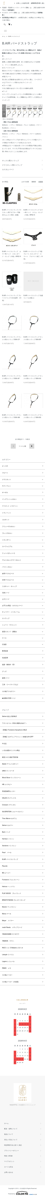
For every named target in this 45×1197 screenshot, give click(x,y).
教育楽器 (5, 651)
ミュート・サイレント (9, 625)
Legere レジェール (8, 961)
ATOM (10, 1156)
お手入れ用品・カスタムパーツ (12, 605)
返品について (8, 1134)
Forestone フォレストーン (11, 880)
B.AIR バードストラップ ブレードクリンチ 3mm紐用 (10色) (11, 297)
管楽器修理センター (8, 791)
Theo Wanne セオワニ (9, 818)
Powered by (11, 1194)
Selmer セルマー (7, 825)
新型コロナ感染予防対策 (10, 757)
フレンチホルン (7, 533)
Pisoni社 (5, 866)
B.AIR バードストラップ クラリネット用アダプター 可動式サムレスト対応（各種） (11, 212)
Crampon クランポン (9, 805)
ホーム (3, 36)
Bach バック (6, 832)
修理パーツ (5, 678)
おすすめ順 (25, 182)
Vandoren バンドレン (9, 845)
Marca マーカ (6, 914)
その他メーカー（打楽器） (11, 982)
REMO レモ (6, 968)
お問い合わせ (8, 1172)
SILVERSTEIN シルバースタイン (13, 811)
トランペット (6, 513)
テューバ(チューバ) (8, 553)
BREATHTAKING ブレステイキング (13, 900)
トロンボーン (6, 540)
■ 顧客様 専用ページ (8, 698)
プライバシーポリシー (11, 1150)
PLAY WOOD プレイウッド (11, 893)
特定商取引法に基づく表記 (13, 1145)
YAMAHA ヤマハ (8, 941)
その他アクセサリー (8, 691)
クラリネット (6, 479)
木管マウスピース (8, 580)
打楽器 (4, 644)
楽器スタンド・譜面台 (9, 631)
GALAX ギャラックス (9, 798)
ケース (4, 638)
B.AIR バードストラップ (14, 36)
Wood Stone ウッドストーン (11, 777)
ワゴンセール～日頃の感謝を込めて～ (14, 723)
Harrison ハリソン (8, 839)
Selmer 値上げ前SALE (9, 716)
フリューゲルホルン (8, 526)
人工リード (5, 599)
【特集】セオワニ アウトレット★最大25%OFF (17, 737)
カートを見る (8, 1167)
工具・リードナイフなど (10, 684)
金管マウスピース (8, 573)
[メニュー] (5, 31)
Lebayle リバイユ (8, 954)
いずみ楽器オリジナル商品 (11, 750)
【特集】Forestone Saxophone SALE (14, 730)
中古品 (4, 743)
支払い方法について (10, 1139)
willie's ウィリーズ (8, 771)
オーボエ (5, 492)
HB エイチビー (7, 784)
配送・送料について (10, 1129)
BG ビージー (6, 873)
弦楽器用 (5, 658)
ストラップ (5, 618)
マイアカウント (9, 1161)
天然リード (5, 593)
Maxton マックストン (9, 907)
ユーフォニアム (7, 546)
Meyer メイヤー (8, 920)
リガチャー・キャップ (9, 586)
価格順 (34, 182)
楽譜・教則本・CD (8, 664)
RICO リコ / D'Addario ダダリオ (12, 948)
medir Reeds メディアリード (12, 927)
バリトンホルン (7, 567)
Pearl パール (6, 852)
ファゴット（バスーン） (10, 506)
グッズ (4, 671)
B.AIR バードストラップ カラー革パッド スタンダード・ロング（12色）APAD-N (11, 253)
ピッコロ (5, 466)
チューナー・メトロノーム (11, 612)
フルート (5, 473)
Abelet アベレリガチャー (10, 764)
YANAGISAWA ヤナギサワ (10, 934)
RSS (5, 1156)
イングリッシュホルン (9, 499)
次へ (31, 446)
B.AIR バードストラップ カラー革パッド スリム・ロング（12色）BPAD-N (33, 212)
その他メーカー (7, 975)
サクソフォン (6, 486)
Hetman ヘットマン (8, 886)
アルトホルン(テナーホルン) (11, 560)
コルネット (5, 519)
